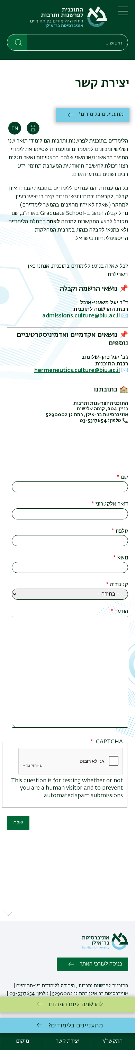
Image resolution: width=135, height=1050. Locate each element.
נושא (122, 558)
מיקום (22, 1041)
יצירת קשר (67, 1041)
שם (124, 477)
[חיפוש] (17, 42)
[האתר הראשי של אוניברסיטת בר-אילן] (105, 948)
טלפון (122, 531)
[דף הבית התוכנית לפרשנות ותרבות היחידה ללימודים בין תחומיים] (57, 18)
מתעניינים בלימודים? (101, 114)
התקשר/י (112, 1041)
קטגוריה (119, 585)
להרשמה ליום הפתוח (76, 1004)
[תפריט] (123, 13)
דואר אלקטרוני (112, 504)
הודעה (121, 611)
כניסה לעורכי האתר (101, 964)
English (14, 128)
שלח (18, 823)
